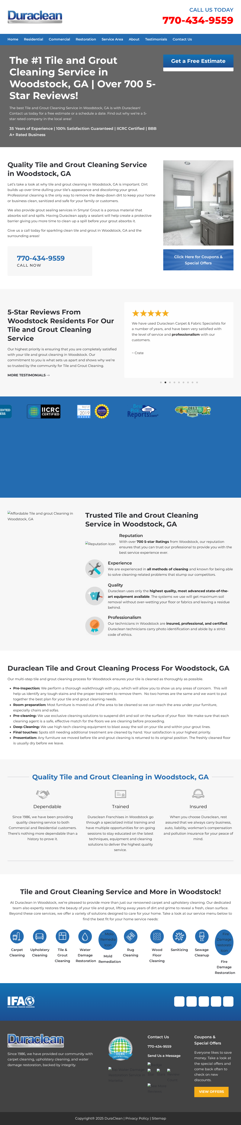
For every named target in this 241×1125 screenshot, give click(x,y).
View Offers (211, 1091)
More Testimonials (27, 375)
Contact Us (182, 39)
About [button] (134, 39)
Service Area (112, 39)
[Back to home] (35, 17)
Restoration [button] (86, 39)
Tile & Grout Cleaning (62, 955)
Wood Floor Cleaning (157, 955)
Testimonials (156, 39)
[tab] (161, 382)
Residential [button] (33, 39)
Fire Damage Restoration (225, 967)
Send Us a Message (164, 1055)
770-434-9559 (159, 1046)
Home (13, 39)
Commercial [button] (59, 39)
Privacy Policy (137, 1118)
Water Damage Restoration (86, 955)
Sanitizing (179, 950)
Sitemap (159, 1118)
